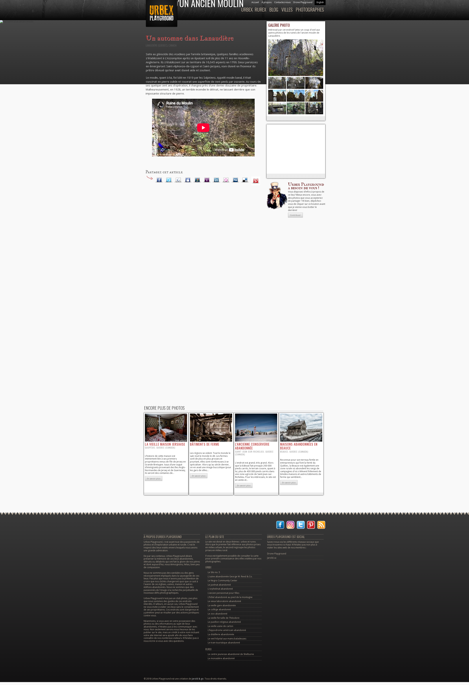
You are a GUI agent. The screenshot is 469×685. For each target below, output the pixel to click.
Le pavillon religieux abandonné (224, 621)
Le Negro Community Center (222, 580)
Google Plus (178, 180)
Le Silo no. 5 (214, 572)
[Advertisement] (296, 149)
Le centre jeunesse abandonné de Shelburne (231, 654)
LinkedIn (216, 180)
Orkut (225, 180)
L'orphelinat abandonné (220, 588)
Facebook (159, 180)
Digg (235, 180)
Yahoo (206, 180)
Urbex (208, 567)
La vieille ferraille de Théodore (223, 617)
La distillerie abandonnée (221, 634)
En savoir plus (153, 478)
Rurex (208, 649)
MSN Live (197, 180)
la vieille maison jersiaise (165, 444)
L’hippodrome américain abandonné (227, 630)
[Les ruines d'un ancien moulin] (314, 113)
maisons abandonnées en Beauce (298, 446)
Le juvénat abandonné (219, 584)
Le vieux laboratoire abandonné (224, 601)
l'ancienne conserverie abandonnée (252, 446)
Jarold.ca (271, 557)
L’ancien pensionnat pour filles (223, 593)
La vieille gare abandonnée (222, 605)
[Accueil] (161, 15)
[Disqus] (203, 246)
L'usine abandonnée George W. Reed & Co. (230, 576)
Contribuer (295, 215)
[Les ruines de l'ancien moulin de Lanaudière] (295, 75)
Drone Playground (276, 553)
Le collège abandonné (219, 609)
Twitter (168, 180)
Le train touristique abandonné (224, 642)
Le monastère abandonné (221, 658)
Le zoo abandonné (217, 613)
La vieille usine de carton (220, 626)
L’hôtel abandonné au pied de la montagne (230, 597)
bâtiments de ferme (204, 444)
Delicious (245, 180)
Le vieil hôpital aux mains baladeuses (227, 638)
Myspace (187, 180)
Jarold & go (198, 678)
